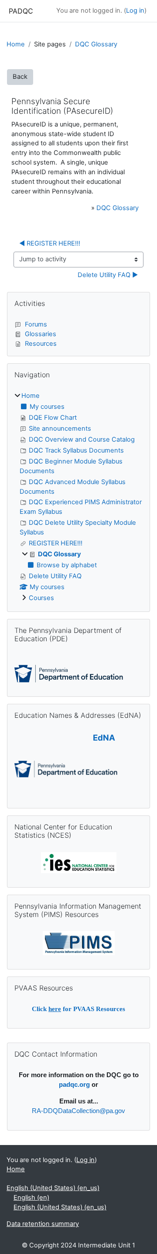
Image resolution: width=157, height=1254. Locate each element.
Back (20, 77)
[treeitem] (78, 497)
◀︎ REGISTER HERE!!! (49, 243)
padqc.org (74, 1084)
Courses (41, 598)
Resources (41, 344)
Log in (135, 10)
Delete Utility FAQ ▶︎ (108, 275)
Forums (36, 324)
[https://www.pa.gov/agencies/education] (68, 673)
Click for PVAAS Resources (78, 1008)
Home (16, 44)
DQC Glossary (96, 44)
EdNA (104, 738)
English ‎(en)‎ (31, 1197)
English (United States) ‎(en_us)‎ (53, 1188)
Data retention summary (43, 1224)
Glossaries (40, 334)
